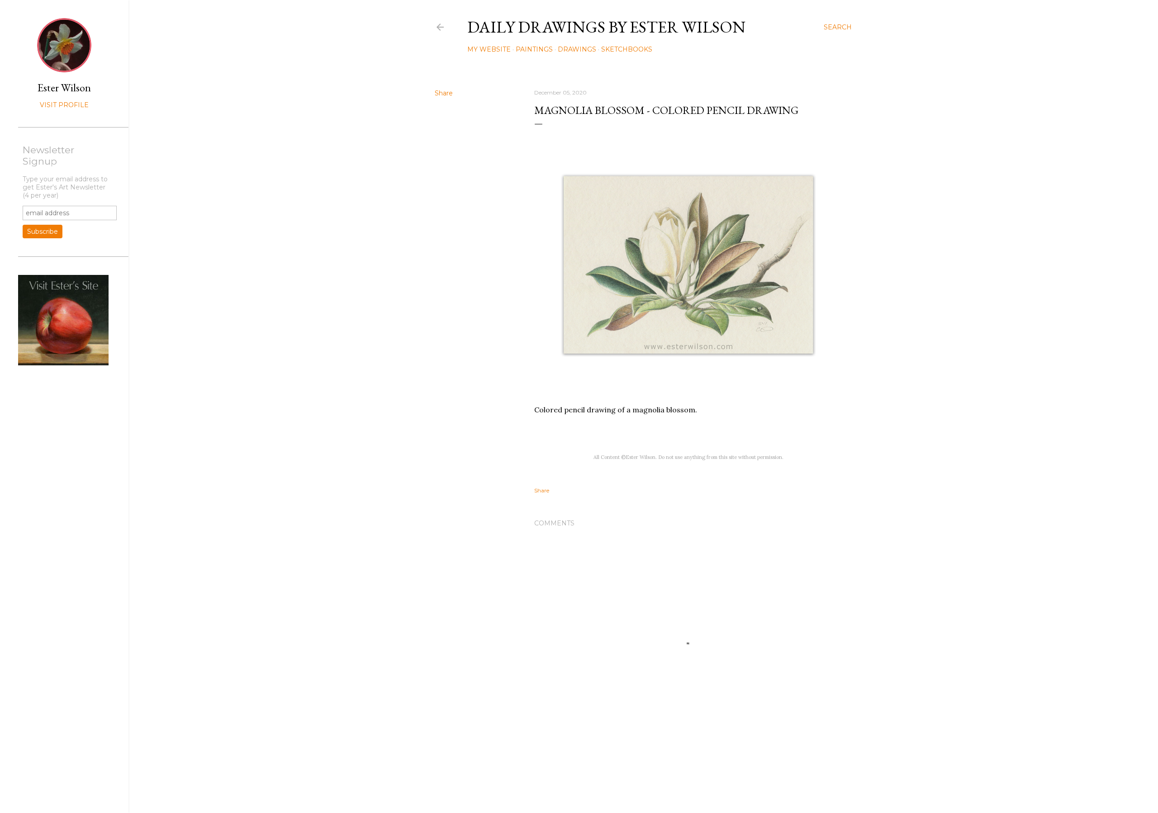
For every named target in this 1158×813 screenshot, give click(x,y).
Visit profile (64, 105)
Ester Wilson (64, 87)
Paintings (534, 49)
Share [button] (444, 93)
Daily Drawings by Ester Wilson (606, 27)
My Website (489, 49)
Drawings (577, 49)
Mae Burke (667, 787)
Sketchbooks (626, 49)
